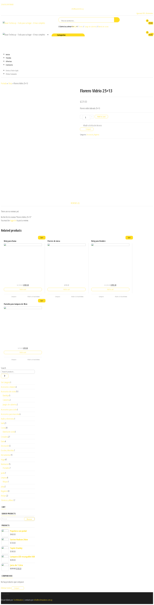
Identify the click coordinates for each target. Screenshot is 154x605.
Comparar (13, 297)
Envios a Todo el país (12, 70)
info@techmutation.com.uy (43, 599)
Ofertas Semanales (11, 74)
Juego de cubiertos (90, 26)
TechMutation (18, 599)
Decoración (90, 134)
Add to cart (101, 117)
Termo (81, 26)
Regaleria (96, 134)
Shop (10, 83)
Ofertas (9, 61)
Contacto (9, 65)
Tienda (8, 58)
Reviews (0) (75, 203)
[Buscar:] (18, 519)
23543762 (4, 4)
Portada (4, 83)
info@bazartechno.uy (77, 9)
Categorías (61, 35)
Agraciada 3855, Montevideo (145, 13)
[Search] (4, 376)
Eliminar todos (6, 587)
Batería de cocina (103, 26)
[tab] (77, 203)
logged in (13, 220)
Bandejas (74, 26)
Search (3, 368)
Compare (88, 129)
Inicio (8, 54)
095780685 (10, 4)
